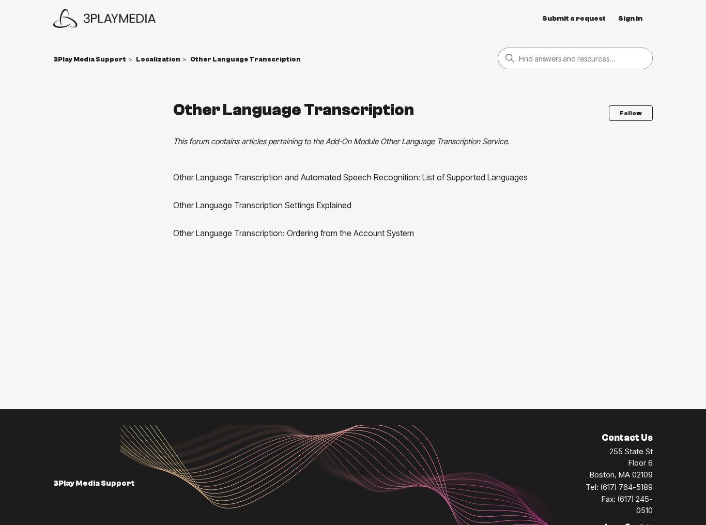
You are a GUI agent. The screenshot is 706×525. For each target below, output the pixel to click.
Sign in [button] (630, 18)
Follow (631, 113)
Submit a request (574, 18)
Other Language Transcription (245, 59)
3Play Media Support (89, 59)
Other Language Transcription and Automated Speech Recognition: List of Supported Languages (350, 177)
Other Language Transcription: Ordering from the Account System (293, 233)
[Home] (104, 18)
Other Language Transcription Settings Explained (262, 205)
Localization (158, 59)
